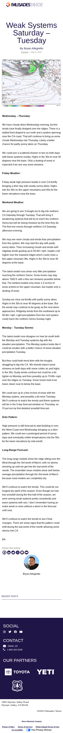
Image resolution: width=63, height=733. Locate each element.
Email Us (12, 646)
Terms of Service (25, 727)
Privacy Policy (8, 727)
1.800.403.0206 (13, 649)
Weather (25, 52)
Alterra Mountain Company (32, 721)
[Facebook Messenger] (22, 552)
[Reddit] (13, 552)
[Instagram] (4, 631)
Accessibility (17, 730)
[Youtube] (21, 631)
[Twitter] (10, 631)
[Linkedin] (9, 552)
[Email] (26, 552)
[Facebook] (4, 552)
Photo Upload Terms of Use (47, 727)
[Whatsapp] (18, 552)
